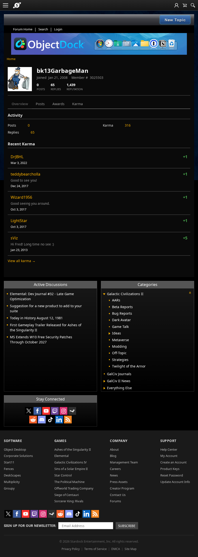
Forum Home (22, 29)
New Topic (175, 19)
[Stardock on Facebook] (37, 411)
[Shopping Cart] (184, 5)
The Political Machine (69, 482)
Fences (9, 469)
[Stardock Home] (17, 5)
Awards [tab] (58, 104)
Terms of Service (95, 549)
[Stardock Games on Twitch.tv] (54, 411)
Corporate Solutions (18, 456)
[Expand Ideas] (109, 333)
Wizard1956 (21, 197)
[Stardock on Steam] (72, 411)
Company (118, 440)
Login (58, 29)
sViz (14, 238)
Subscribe (126, 525)
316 (128, 125)
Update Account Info (175, 482)
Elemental (61, 456)
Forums (115, 501)
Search (43, 29)
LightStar (19, 220)
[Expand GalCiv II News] (104, 381)
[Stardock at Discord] (41, 419)
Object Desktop (15, 449)
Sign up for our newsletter (29, 525)
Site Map (130, 549)
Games (60, 440)
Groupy (9, 488)
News (114, 475)
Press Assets (118, 482)
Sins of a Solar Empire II (71, 469)
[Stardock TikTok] (50, 419)
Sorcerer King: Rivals (68, 501)
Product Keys (169, 469)
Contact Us (118, 495)
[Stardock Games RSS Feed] (68, 419)
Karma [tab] (77, 104)
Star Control (63, 475)
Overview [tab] (20, 104)
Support (168, 440)
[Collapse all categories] (190, 292)
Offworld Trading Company (73, 488)
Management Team (124, 462)
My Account (168, 456)
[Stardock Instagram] (63, 411)
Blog (113, 456)
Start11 (9, 462)
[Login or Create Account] (176, 5)
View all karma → (21, 260)
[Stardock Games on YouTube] (46, 411)
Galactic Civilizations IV (70, 462)
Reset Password (171, 475)
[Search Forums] (193, 5)
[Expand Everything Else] (104, 388)
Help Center (168, 449)
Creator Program (122, 488)
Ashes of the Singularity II (72, 449)
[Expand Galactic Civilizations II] (104, 294)
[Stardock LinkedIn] (59, 419)
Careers (115, 469)
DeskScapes (12, 475)
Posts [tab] (40, 104)
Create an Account (173, 462)
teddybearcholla (25, 174)
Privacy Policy (71, 549)
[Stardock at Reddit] (33, 419)
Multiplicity (12, 482)
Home (11, 59)
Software (13, 440)
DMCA (115, 549)
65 (33, 132)
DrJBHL (17, 156)
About (114, 449)
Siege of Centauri (66, 495)
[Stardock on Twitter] (28, 411)
